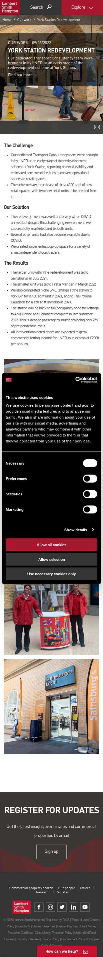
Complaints (23, 926)
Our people (66, 888)
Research (43, 892)
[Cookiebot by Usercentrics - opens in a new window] (75, 380)
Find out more (20, 75)
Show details (75, 529)
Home (7, 20)
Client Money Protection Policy (53, 933)
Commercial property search (31, 888)
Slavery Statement (43, 926)
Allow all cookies (51, 545)
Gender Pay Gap (67, 926)
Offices (85, 888)
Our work (24, 20)
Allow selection (51, 559)
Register (62, 892)
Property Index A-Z (28, 939)
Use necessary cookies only (51, 574)
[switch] (90, 479)
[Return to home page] (10, 7)
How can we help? (62, 951)
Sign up (51, 852)
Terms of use (79, 920)
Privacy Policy (50, 939)
